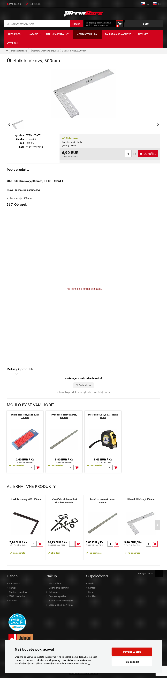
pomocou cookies (24, 660)
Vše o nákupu (55, 583)
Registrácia (34, 3)
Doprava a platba (57, 596)
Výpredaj (12, 43)
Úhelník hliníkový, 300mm (74, 50)
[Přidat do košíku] (38, 467)
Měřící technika (17, 596)
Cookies (92, 596)
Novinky (143, 34)
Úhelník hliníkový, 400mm (140, 499)
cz (148, 3)
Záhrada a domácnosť (118, 34)
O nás (91, 583)
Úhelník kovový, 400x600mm (26, 499)
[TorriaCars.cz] (7, 51)
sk (159, 3)
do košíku (150, 153)
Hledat (76, 23)
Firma (91, 591)
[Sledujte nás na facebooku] (159, 573)
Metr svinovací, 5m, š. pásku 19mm (103, 416)
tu (89, 663)
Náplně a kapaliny (18, 591)
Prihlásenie (15, 3)
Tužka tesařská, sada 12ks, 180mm (25, 416)
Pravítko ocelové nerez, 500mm (64, 416)
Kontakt (92, 587)
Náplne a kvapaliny (57, 34)
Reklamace (54, 591)
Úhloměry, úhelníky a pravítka (44, 50)
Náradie (33, 34)
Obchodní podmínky (59, 587)
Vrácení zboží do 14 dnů (61, 604)
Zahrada (13, 600)
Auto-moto (14, 34)
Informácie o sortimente (61, 600)
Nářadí (12, 587)
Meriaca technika (87, 34)
